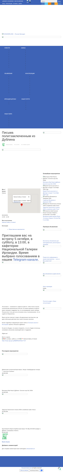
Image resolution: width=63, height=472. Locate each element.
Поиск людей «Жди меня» (17, 78)
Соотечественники (15, 52)
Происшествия (14, 59)
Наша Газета (8, 114)
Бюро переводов (47, 286)
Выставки (29, 63)
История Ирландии (15, 103)
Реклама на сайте (32, 107)
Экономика (13, 58)
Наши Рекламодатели (16, 118)
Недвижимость (35, 81)
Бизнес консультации (32, 103)
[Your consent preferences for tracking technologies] (60, 469)
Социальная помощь (36, 83)
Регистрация (9, 3)
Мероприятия (17, 201)
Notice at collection (24, 470)
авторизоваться (30, 448)
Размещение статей (32, 109)
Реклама (29, 105)
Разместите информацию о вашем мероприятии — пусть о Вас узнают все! (51, 259)
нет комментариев (25, 144)
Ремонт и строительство (16, 85)
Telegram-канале (25, 259)
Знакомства (13, 92)
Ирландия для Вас (10, 99)
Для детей (29, 54)
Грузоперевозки (14, 87)
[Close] (29, 197)
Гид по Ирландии (14, 102)
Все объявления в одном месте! (51, 273)
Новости (7, 48)
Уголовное (33, 90)
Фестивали (29, 52)
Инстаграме (5, 324)
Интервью (12, 54)
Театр (28, 67)
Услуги (11, 80)
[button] (22, 204)
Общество (12, 50)
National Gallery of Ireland (9, 222)
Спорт (11, 63)
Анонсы (12, 65)
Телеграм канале (32, 322)
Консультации (30, 73)
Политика (12, 61)
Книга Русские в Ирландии (17, 122)
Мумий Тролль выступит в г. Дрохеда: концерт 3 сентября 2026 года (51, 192)
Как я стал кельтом (15, 124)
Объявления (8, 73)
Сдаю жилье (13, 81)
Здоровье (33, 89)
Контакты (12, 116)
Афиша (23, 48)
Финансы (33, 78)
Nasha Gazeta (9, 144)
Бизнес (33, 76)
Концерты (29, 50)
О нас (28, 102)
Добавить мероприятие (33, 68)
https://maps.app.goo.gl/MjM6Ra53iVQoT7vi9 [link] (14, 340)
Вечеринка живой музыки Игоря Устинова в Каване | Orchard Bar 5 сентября (51, 218)
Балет (28, 56)
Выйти (20, 3)
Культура (12, 56)
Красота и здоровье (15, 89)
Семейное (33, 85)
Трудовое (33, 87)
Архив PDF (13, 120)
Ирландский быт (35, 92)
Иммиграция (34, 80)
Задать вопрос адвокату (37, 94)
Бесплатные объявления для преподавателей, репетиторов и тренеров (51, 242)
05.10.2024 (16, 144)
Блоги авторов (14, 67)
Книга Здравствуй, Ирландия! (18, 125)
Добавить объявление (8, 1)
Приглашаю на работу (16, 83)
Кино (28, 59)
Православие (30, 61)
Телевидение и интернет (16, 90)
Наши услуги (25, 99)
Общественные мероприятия (34, 58)
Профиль (15, 3)
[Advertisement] (31, 17)
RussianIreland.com (27, 467)
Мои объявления (18, 1)
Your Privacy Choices (34, 470)
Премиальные (14, 76)
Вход (3, 3)
